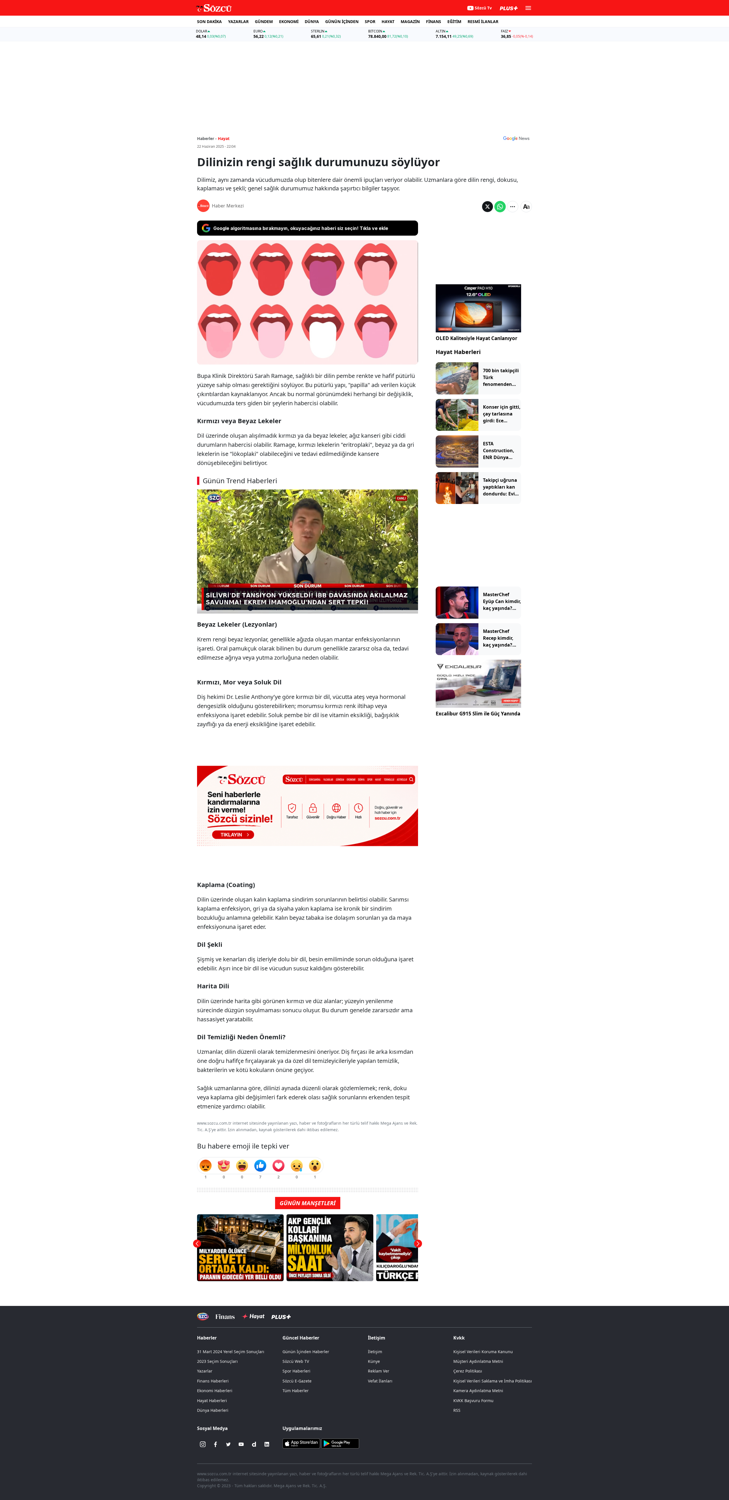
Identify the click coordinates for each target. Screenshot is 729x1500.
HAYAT (388, 21)
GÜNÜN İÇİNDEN (342, 21)
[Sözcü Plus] (281, 1316)
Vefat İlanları (380, 1381)
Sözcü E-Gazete (297, 1381)
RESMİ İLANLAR (483, 21)
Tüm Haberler (295, 1390)
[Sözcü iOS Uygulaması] (301, 1443)
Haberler (207, 1338)
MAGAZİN (410, 21)
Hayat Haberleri (458, 352)
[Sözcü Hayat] (253, 1316)
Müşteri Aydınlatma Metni (478, 1361)
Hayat (224, 138)
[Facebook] (215, 1444)
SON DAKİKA (209, 21)
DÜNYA (312, 21)
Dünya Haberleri (212, 1410)
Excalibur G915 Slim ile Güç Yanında (478, 713)
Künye (374, 1361)
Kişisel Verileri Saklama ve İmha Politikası (492, 1381)
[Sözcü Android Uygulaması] (340, 1443)
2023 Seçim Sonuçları (217, 1361)
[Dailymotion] (254, 1444)
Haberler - (207, 138)
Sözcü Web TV (295, 1361)
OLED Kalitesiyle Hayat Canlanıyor (476, 338)
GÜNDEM (264, 21)
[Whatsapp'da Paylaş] (500, 206)
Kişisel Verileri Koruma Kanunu (483, 1351)
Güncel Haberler (300, 1338)
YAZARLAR (238, 21)
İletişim (375, 1351)
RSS (456, 1410)
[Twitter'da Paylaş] (487, 206)
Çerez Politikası (467, 1371)
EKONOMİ (288, 21)
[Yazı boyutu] (526, 206)
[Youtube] (241, 1444)
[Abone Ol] (516, 138)
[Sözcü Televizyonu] (203, 1316)
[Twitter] (228, 1444)
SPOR (370, 21)
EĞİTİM (454, 21)
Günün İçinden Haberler (305, 1351)
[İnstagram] (202, 1444)
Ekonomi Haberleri (214, 1390)
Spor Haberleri (296, 1371)
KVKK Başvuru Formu (473, 1400)
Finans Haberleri (213, 1381)
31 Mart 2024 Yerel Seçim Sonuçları (230, 1351)
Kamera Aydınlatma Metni (478, 1390)
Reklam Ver (378, 1371)
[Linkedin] (267, 1444)
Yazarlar (204, 1371)
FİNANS (433, 21)
